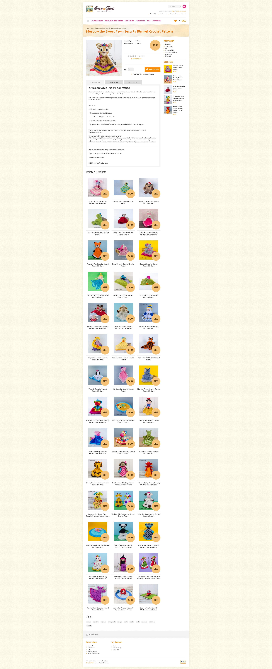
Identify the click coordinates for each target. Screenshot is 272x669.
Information (156, 21)
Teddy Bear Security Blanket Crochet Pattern (123, 234)
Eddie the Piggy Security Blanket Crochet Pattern (98, 452)
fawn (89, 622)
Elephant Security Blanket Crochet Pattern (149, 265)
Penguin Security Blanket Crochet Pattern (98, 390)
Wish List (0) (153, 14)
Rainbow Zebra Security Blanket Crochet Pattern (123, 452)
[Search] (184, 6)
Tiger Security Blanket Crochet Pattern (149, 359)
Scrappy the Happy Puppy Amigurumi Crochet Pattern (178, 98)
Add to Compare (149, 74)
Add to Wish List (137, 74)
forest (89, 625)
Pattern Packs (140, 21)
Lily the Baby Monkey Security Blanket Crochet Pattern (123, 484)
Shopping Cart (173, 14)
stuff (132, 622)
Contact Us (168, 46)
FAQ (166, 48)
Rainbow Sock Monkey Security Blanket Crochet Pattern (97, 421)
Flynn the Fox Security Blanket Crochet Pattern (98, 265)
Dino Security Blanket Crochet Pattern (98, 234)
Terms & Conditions (171, 52)
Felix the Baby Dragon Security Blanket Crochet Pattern (149, 484)
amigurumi (112, 622)
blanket (96, 622)
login (173, 11)
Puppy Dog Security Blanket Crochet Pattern (149, 202)
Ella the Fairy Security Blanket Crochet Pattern (98, 296)
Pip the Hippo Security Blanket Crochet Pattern (98, 609)
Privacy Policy (169, 50)
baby (120, 622)
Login (114, 646)
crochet (152, 622)
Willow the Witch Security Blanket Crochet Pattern (123, 577)
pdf (138, 622)
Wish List (116, 649)
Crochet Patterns (97, 21)
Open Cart (105, 661)
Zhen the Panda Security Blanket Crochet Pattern (123, 546)
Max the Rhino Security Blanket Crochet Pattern (148, 390)
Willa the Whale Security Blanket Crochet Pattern (97, 546)
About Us (168, 44)
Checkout (183, 14)
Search (92, 28)
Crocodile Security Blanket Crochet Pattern (148, 452)
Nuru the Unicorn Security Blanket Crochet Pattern (98, 577)
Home (88, 21)
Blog (148, 21)
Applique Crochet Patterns (114, 21)
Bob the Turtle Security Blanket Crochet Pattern (123, 421)
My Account (163, 14)
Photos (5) (132, 82)
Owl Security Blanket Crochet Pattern (123, 202)
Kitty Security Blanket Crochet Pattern (123, 390)
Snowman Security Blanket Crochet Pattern (148, 327)
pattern (144, 622)
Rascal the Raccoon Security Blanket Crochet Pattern (148, 546)
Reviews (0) (113, 82)
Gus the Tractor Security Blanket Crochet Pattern (149, 609)
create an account (181, 11)
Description (95, 82)
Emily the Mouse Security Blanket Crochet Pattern (98, 202)
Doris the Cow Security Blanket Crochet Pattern (148, 515)
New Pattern (129, 21)
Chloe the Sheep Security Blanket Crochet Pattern (123, 327)
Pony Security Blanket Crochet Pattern (123, 265)
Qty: (126, 69)
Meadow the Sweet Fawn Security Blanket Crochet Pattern (110, 28)
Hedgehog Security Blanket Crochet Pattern (148, 296)
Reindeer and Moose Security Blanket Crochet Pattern (97, 327)
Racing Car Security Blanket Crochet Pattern (123, 296)
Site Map (168, 56)
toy (126, 622)
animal (103, 622)
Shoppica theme (90, 662)
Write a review (136, 58)
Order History (117, 648)
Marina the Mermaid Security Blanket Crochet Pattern (123, 609)
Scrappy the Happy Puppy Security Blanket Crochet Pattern (97, 515)
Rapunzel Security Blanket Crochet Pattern (97, 359)
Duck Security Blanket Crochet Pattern (123, 359)
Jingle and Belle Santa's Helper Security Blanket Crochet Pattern (148, 577)
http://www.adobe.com (95, 132)
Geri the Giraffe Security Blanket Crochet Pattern (123, 515)
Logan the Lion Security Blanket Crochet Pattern (97, 484)
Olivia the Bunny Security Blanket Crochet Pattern (149, 234)
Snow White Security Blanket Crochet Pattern (148, 421)
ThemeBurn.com (103, 662)
